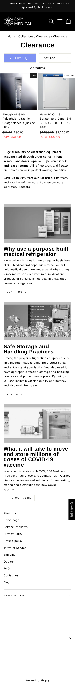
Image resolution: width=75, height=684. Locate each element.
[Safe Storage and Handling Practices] (37, 321)
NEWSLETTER (14, 595)
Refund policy (13, 541)
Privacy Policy (13, 533)
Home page (11, 520)
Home (12, 36)
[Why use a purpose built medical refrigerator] (37, 223)
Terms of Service (15, 547)
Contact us (11, 575)
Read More (16, 394)
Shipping (10, 554)
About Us (10, 513)
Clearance (43, 36)
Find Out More (19, 498)
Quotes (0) (71, 509)
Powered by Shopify (37, 680)
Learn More (17, 292)
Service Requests (16, 527)
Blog (7, 582)
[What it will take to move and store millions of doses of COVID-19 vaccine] (37, 423)
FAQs (7, 568)
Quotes (9, 561)
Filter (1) (20, 58)
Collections (26, 36)
